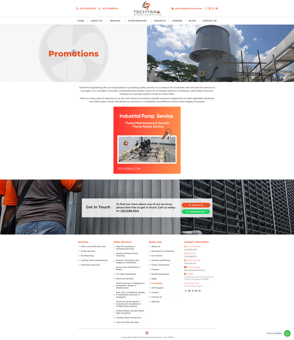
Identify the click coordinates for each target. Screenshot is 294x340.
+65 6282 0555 (190, 249)
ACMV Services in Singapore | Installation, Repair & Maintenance (130, 285)
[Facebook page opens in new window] (206, 8)
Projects (155, 269)
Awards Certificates (160, 260)
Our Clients (156, 256)
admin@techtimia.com (188, 8)
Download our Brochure (162, 251)
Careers (155, 292)
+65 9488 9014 (129, 210)
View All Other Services (127, 322)
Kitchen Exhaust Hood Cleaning (127, 254)
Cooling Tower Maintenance (94, 260)
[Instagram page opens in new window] (209, 8)
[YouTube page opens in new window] (216, 8)
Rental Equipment (160, 274)
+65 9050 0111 (190, 263)
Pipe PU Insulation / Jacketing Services (125, 247)
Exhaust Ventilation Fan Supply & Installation (127, 261)
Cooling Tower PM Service (128, 318)
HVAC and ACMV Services (93, 246)
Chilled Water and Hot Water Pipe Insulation (130, 312)
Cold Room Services (90, 265)
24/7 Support (157, 288)
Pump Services (88, 251)
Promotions (157, 283)
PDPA (170, 337)
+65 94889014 (110, 8)
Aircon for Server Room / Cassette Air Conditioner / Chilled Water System (128, 304)
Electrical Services (125, 279)
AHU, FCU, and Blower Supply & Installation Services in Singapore (130, 294)
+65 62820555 (87, 8)
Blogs (154, 279)
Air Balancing (87, 256)
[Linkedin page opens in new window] (213, 8)
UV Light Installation (126, 274)
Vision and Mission (160, 265)
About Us (155, 246)
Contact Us (156, 297)
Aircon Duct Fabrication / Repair (128, 268)
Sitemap (155, 302)
